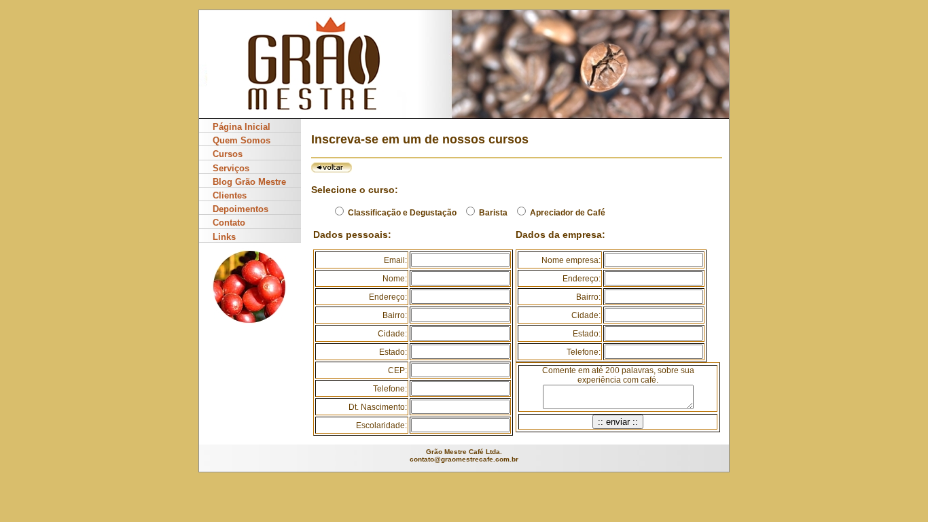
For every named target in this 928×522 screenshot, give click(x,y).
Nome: (394, 278)
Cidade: (392, 333)
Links (224, 236)
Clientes (230, 195)
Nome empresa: (571, 260)
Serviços (231, 168)
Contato (229, 222)
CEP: (397, 370)
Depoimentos (240, 209)
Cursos (228, 154)
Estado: (393, 352)
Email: (395, 260)
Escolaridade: (381, 425)
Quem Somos (241, 140)
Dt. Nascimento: (378, 407)
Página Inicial (241, 126)
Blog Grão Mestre (249, 181)
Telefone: (390, 389)
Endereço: (388, 297)
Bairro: (394, 315)
